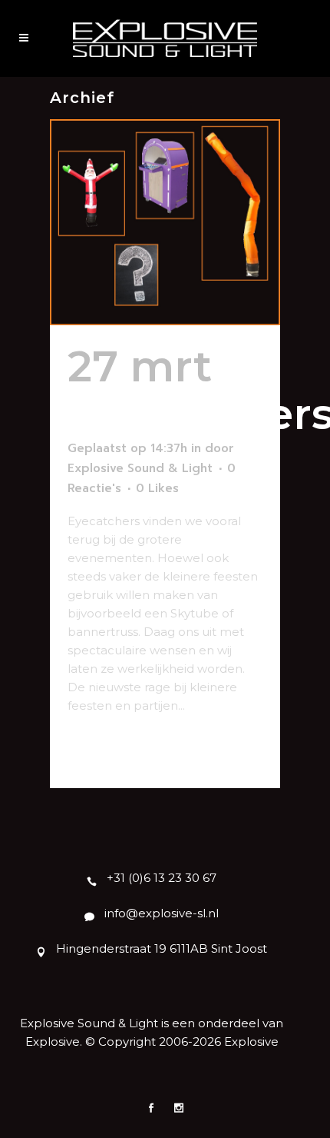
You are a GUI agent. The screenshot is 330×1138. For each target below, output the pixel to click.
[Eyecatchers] (165, 222)
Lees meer (106, 749)
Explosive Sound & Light (140, 468)
